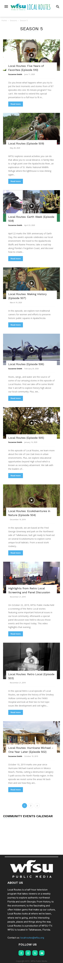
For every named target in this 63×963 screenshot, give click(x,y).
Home (4, 20)
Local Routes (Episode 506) (26, 364)
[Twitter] (35, 953)
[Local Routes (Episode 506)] (31, 349)
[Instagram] (28, 953)
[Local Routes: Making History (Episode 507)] (31, 283)
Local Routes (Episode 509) (26, 143)
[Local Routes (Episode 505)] (31, 423)
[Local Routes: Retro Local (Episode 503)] (31, 661)
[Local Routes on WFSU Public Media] (31, 7)
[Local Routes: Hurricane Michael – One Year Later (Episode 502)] (31, 737)
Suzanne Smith (15, 74)
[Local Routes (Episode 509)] (31, 128)
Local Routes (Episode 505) (26, 437)
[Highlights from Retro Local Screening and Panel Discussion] (31, 577)
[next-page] (37, 805)
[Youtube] (41, 953)
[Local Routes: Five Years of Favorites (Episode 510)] (31, 55)
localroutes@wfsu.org (32, 937)
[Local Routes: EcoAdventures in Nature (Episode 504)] (31, 500)
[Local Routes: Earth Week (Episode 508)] (31, 206)
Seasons (13, 20)
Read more (16, 104)
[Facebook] (21, 953)
